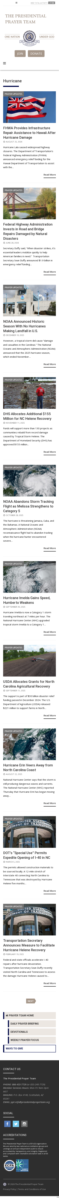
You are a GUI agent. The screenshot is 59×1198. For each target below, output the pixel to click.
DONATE (36, 53)
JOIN (20, 53)
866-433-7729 (19, 1084)
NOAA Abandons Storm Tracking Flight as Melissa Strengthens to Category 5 (28, 506)
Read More (50, 174)
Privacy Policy (9, 1189)
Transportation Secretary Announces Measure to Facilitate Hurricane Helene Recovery (29, 945)
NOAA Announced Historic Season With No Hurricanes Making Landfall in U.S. (24, 326)
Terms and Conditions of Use (32, 1189)
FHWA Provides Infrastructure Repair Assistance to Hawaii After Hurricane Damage (29, 132)
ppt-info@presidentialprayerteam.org (30, 1102)
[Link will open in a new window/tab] (7, 1124)
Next (31, 1001)
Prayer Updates (13, 94)
